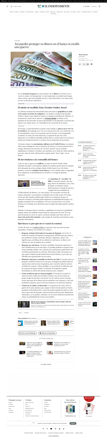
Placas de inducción (99, 1)
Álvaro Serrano (83, 54)
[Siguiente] (72, 323)
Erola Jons (70, 1)
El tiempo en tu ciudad (17, 6)
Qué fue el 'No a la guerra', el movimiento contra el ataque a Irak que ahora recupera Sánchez (51, 302)
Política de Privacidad (28, 432)
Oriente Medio (50, 118)
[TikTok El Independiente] (63, 429)
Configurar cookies (79, 432)
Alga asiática (81, 1)
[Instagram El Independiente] (55, 429)
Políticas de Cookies (69, 432)
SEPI (26, 404)
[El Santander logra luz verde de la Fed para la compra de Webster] (50, 354)
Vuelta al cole (75, 1)
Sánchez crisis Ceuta (55, 1)
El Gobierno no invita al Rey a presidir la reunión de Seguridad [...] (90, 177)
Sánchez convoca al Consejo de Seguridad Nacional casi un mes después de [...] (31, 322)
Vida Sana (73, 11)
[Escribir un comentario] (91, 64)
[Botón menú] (7, 6)
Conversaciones (86, 11)
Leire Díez (27, 414)
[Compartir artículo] (80, 64)
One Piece (92, 1)
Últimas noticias (11, 1)
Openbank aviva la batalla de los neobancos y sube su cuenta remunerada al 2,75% (62, 344)
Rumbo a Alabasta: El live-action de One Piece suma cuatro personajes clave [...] (53, 322)
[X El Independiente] (43, 428)
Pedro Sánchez (28, 410)
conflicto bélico (38, 227)
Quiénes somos (47, 410)
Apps (45, 408)
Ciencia (37, 11)
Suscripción (46, 404)
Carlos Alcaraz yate (40, 1)
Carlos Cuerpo (47, 1)
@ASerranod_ (82, 56)
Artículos (53, 13)
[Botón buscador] (99, 6)
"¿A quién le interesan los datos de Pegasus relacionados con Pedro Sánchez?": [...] (89, 148)
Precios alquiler (32, 1)
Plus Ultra (27, 406)
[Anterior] (19, 323)
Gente (47, 11)
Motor (78, 11)
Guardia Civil (28, 412)
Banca (20, 312)
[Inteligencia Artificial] (70, 413)
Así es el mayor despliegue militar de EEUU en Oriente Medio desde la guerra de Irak (38, 183)
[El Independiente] (53, 6)
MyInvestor (87, 1)
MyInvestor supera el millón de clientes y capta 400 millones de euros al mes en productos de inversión (35, 345)
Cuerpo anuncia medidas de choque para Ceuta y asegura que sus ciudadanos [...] (90, 169)
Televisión (67, 11)
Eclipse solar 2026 (29, 402)
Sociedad (42, 11)
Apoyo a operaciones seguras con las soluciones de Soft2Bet (89, 155)
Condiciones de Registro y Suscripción (56, 432)
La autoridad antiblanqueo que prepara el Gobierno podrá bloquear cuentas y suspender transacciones (34, 354)
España (16, 11)
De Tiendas (95, 11)
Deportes (53, 11)
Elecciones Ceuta (63, 1)
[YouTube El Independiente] (51, 429)
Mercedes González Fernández (32, 415)
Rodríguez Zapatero (29, 408)
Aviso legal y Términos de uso (41, 432)
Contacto (46, 402)
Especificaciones (47, 412)
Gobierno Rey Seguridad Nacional (21, 1)
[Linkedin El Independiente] (59, 429)
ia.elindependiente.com (70, 415)
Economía (22, 11)
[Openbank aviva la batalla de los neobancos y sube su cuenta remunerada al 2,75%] (50, 345)
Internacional (30, 11)
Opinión (11, 11)
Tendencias (59, 11)
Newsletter (46, 406)
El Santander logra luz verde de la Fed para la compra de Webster (62, 352)
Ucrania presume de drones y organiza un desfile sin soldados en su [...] (90, 162)
